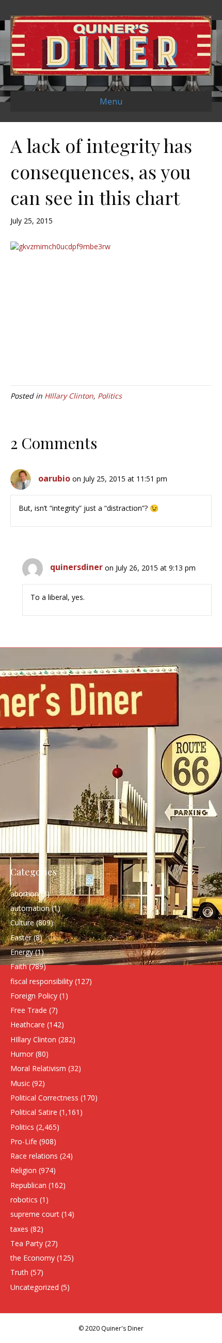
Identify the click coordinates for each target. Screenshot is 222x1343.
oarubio (54, 478)
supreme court (34, 1214)
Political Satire (33, 1112)
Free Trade (28, 1010)
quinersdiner (76, 567)
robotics (24, 1199)
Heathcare (27, 1024)
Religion (23, 1170)
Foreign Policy (33, 996)
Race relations (34, 1156)
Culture (22, 922)
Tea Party (26, 1243)
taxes (19, 1229)
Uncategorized (34, 1287)
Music (20, 1083)
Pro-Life (23, 1141)
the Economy (32, 1258)
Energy (21, 952)
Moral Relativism (38, 1068)
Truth (19, 1272)
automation (30, 908)
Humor (22, 1054)
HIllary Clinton (68, 396)
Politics (110, 396)
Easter (20, 937)
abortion (24, 894)
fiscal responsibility (41, 981)
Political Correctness (44, 1098)
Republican (28, 1185)
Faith (18, 966)
